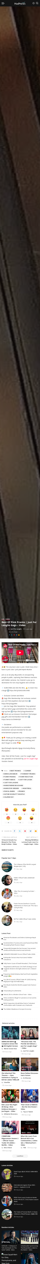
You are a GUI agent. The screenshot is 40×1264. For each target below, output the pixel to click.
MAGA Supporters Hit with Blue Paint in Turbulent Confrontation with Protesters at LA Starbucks (19, 1004)
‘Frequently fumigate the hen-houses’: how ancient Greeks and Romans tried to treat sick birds (20, 949)
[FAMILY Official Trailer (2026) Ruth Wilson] (7, 880)
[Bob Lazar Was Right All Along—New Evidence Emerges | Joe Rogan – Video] (10, 1096)
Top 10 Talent (28, 1112)
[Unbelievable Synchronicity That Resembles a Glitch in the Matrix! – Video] (30, 1237)
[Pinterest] (14, 635)
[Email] (19, 635)
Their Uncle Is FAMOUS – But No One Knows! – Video (29, 1107)
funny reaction (26, 777)
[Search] (37, 3)
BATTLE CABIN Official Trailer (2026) (25, 919)
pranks (22, 791)
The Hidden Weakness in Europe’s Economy (17, 1009)
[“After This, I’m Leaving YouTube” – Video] (7, 893)
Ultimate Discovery (10, 1114)
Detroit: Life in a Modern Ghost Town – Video (18, 994)
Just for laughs (11, 782)
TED (24, 1147)
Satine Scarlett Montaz (14, 794)
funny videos (9, 779)
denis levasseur (10, 774)
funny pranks (9, 777)
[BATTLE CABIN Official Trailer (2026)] (7, 920)
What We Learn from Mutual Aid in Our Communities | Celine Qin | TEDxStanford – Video (29, 1140)
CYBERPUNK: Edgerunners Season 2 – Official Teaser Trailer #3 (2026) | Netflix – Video (10, 1140)
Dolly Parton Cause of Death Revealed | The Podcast (20, 963)
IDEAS (24, 1132)
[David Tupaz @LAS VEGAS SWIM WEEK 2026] (7, 1174)
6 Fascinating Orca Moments (12, 991)
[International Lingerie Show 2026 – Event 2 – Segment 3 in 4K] (7, 1187)
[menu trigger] (4, 3)
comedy (28, 771)
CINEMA (5, 1038)
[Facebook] (9, 635)
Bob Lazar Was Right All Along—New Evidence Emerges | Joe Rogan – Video (9, 1108)
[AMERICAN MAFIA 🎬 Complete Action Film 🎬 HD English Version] (10, 1032)
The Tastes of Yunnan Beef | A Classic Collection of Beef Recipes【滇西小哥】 (26, 1213)
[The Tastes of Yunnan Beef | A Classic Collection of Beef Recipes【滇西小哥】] (7, 1214)
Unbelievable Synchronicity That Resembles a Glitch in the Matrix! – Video (29, 1248)
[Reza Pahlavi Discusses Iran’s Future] (30, 1064)
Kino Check (8, 1147)
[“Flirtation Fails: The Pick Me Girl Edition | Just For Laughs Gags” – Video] (30, 1032)
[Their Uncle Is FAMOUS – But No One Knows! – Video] (30, 1096)
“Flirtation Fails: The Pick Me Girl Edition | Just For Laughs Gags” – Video (29, 1045)
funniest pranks (28, 774)
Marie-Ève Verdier (11, 788)
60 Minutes (27, 1078)
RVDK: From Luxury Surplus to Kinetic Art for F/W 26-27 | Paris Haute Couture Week (26, 1199)
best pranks (16, 771)
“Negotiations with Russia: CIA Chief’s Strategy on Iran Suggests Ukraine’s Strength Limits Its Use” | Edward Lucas (20, 969)
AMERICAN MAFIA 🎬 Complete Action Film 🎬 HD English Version (10, 1044)
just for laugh (25, 779)
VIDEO (8, 619)
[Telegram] (16, 635)
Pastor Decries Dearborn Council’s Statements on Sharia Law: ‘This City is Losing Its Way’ (26, 905)
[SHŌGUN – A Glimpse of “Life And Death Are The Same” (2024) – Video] (10, 1237)
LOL (3, 619)
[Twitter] (12, 635)
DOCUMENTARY (27, 1067)
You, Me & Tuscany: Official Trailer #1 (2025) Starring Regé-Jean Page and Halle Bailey (20, 981)
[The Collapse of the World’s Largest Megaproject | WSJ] (7, 866)
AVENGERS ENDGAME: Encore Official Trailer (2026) (19, 954)
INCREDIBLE (6, 1101)
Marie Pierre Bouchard (13, 785)
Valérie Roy (9, 797)
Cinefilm (7, 1082)
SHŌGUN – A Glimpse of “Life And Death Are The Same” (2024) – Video (9, 1248)
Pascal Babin (9, 791)
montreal (27, 788)
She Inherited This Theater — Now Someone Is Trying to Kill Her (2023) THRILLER (10, 1076)
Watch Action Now (10, 1048)
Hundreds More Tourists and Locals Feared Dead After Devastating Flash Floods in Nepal (21, 944)
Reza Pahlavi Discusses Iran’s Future (29, 1074)
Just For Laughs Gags (31, 759)
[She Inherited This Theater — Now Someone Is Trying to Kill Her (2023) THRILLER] (10, 1064)
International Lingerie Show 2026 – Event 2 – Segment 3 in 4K (25, 1186)
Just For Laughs (16, 629)
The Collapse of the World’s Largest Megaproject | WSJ (25, 865)
